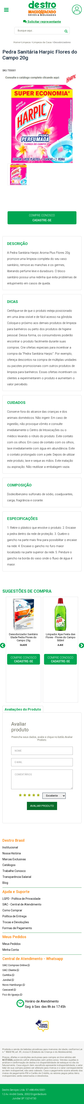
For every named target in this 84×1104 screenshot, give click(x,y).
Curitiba (7, 975)
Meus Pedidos (11, 943)
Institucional (10, 847)
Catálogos (8, 865)
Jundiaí (7, 979)
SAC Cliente (9, 970)
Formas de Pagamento (17, 928)
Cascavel (8, 989)
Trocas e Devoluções (15, 922)
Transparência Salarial (16, 876)
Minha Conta (10, 949)
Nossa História (11, 853)
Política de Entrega (14, 916)
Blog (5, 882)
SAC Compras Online (15, 965)
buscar (66, 30)
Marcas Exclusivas (14, 859)
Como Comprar (12, 910)
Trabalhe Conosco (14, 871)
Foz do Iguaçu (11, 994)
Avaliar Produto (42, 805)
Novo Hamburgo (12, 984)
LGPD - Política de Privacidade (21, 898)
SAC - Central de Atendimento (21, 904)
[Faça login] (77, 14)
